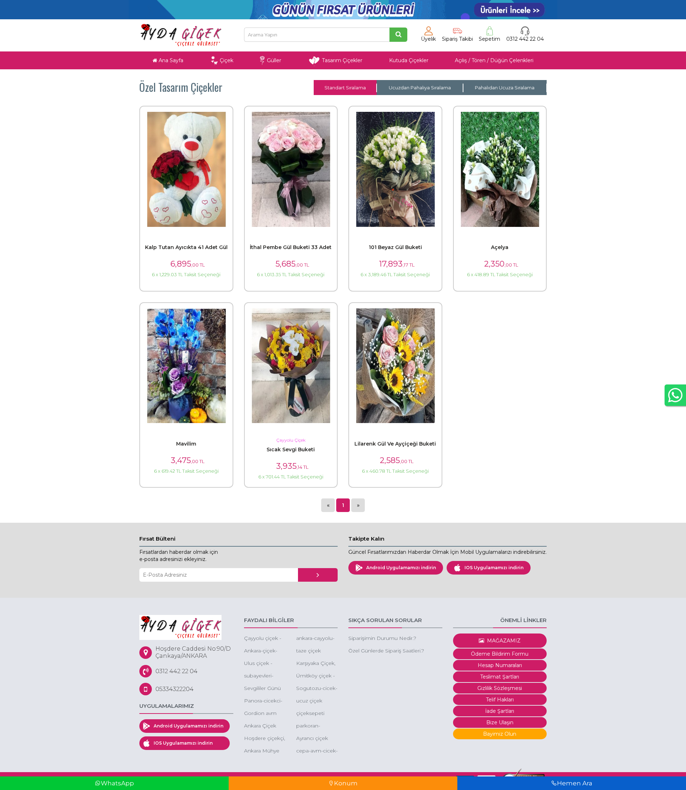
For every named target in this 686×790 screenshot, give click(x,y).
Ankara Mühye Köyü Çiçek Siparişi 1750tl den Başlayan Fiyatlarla (261, 751)
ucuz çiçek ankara (309, 701)
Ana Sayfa (170, 60)
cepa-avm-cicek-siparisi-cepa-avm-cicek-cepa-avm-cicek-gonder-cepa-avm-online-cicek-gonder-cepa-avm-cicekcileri (317, 751)
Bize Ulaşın (499, 722)
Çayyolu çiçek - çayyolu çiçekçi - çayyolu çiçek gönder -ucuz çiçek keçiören (264, 638)
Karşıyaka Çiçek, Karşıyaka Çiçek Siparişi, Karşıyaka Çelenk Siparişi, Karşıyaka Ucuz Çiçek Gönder (315, 663)
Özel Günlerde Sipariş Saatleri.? (386, 650)
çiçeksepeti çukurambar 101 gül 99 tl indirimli (316, 713)
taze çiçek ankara (308, 651)
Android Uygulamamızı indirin (401, 567)
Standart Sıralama (345, 87)
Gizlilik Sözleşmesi (499, 688)
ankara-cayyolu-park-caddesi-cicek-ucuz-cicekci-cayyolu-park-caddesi (315, 638)
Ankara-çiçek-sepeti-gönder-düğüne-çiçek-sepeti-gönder (263, 651)
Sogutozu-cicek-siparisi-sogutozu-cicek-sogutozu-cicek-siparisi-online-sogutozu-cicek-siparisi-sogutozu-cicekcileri (316, 688)
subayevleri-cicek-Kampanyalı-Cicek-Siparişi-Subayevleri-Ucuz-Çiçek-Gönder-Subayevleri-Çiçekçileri (261, 676)
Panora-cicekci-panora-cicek (263, 701)
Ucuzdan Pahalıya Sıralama (420, 87)
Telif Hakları (500, 699)
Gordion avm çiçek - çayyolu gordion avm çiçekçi (262, 713)
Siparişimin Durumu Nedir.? (382, 638)
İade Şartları (499, 711)
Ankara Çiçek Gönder (260, 726)
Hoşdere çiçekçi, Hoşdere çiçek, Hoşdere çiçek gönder (264, 738)
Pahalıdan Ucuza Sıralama (505, 87)
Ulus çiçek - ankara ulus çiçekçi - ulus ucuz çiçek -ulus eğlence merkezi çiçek (263, 663)
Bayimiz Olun (499, 734)
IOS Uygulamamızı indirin (493, 567)
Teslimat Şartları (499, 677)
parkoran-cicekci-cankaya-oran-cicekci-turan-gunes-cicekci (316, 726)
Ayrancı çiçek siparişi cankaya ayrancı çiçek (315, 738)
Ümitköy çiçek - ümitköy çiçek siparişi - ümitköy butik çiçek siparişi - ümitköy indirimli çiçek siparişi (317, 676)
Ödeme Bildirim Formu (499, 654)
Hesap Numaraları (500, 665)
